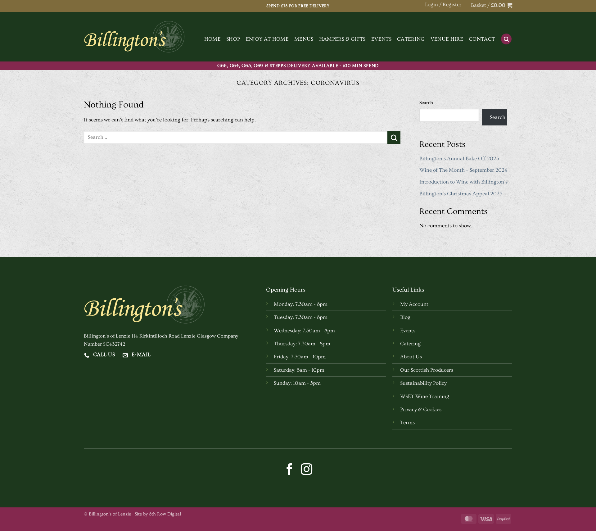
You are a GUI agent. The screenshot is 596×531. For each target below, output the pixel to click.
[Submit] (393, 137)
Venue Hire (447, 39)
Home (212, 39)
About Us (411, 357)
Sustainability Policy (423, 383)
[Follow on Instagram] (306, 470)
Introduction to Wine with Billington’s (463, 182)
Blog (405, 317)
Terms (407, 422)
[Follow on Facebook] (289, 470)
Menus (304, 39)
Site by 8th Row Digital (158, 514)
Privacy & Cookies (420, 409)
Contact (482, 39)
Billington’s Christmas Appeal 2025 (460, 194)
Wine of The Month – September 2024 (463, 170)
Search (426, 102)
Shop (233, 39)
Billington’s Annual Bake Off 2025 (459, 158)
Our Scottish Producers (426, 370)
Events (381, 39)
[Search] (506, 39)
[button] (491, 5)
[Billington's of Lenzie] (134, 36)
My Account (414, 304)
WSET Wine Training (424, 396)
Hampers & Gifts (342, 39)
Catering (411, 39)
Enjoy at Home (267, 39)
